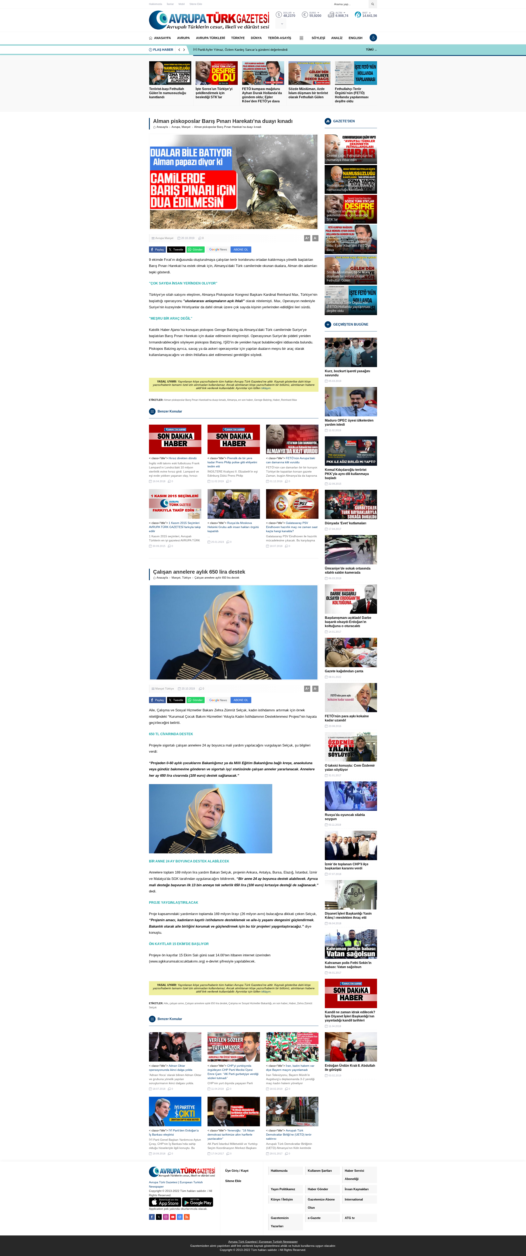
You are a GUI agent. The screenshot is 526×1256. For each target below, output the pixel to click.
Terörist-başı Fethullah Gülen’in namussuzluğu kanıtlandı (167, 93)
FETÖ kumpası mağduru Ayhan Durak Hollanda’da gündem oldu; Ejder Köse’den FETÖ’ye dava (262, 95)
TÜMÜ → (371, 49)
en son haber (245, 400)
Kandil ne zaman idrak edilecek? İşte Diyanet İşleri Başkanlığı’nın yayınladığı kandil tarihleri (350, 1016)
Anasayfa (162, 126)
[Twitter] (159, 1217)
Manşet (186, 126)
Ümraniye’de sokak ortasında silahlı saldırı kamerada (347, 570)
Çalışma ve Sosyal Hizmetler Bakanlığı (250, 1003)
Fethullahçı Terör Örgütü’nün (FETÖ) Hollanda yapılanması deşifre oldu (351, 95)
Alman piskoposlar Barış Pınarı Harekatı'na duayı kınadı (195, 400)
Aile (166, 1003)
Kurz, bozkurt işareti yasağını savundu (347, 373)
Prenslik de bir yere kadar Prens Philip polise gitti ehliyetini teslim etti (232, 462)
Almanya (232, 400)
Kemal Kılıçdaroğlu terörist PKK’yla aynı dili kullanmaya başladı (347, 474)
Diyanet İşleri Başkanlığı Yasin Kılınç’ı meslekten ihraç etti (348, 915)
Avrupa (176, 126)
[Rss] (187, 1217)
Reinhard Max (289, 400)
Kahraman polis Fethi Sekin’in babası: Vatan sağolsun (348, 965)
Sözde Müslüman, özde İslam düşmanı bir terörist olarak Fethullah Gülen (308, 93)
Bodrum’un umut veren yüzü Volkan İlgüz (220, 49)
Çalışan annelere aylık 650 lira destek (206, 1003)
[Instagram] (166, 1217)
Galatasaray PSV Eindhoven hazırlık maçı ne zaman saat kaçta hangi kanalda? (291, 527)
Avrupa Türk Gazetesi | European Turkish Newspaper (263, 1241)
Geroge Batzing (263, 400)
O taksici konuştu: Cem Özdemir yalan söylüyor (350, 767)
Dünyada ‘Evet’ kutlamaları (345, 523)
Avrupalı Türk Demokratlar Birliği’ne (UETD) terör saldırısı (288, 1134)
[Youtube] (173, 1217)
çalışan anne (177, 1003)
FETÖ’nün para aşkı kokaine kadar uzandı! (347, 718)
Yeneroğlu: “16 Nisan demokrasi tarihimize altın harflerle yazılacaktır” (231, 1134)
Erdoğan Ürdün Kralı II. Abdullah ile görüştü (350, 1067)
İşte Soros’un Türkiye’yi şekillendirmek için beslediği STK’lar (214, 93)
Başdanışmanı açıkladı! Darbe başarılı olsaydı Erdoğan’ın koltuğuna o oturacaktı (348, 622)
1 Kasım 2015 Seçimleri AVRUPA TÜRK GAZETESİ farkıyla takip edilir (175, 527)
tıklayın (266, 388)
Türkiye (186, 577)
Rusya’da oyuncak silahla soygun (345, 817)
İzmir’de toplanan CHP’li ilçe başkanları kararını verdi (346, 866)
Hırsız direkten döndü (183, 458)
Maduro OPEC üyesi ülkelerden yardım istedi (349, 422)
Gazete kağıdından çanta (344, 671)
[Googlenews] (180, 1217)
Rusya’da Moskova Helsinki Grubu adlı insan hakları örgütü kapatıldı (233, 527)
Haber (276, 400)
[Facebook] (152, 1217)
